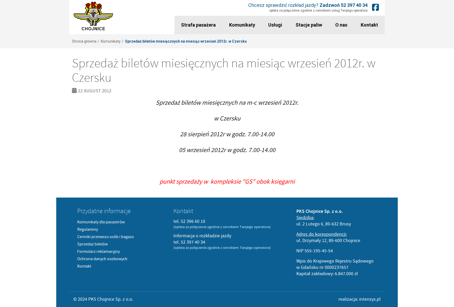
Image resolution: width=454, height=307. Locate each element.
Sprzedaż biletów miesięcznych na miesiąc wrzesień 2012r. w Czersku (186, 41)
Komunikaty (242, 25)
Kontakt (369, 25)
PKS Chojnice (93, 16)
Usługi (275, 25)
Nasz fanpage (375, 7)
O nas (341, 25)
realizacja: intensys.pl (359, 299)
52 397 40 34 (354, 5)
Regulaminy (87, 229)
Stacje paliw (309, 25)
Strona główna (84, 41)
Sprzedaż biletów (92, 244)
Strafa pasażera (198, 25)
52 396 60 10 (193, 221)
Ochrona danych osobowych (102, 258)
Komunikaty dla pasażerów (101, 222)
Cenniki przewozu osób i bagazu (105, 236)
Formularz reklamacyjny (98, 251)
